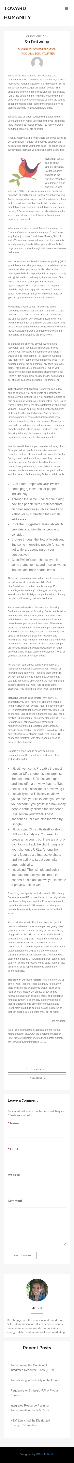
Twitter (49, 53)
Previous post (38, 1069)
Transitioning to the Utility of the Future (34, 1380)
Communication (45, 49)
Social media (31, 53)
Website (14, 1174)
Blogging (25, 49)
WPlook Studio (45, 1454)
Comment (15, 1200)
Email (14, 1149)
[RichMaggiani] (37, 63)
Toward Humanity (17, 12)
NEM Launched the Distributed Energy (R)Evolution (30, 1423)
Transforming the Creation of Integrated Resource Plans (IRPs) (32, 1367)
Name (14, 1123)
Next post (36, 1077)
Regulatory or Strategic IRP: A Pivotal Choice (34, 1393)
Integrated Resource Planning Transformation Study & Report (30, 1408)
